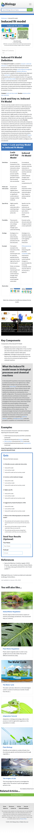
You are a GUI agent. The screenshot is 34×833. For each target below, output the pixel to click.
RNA (21, 441)
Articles (19, 806)
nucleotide (25, 253)
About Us (5, 808)
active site (7, 75)
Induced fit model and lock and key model (15, 472)
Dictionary (4, 18)
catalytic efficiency (21, 71)
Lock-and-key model (11, 93)
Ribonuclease (8, 441)
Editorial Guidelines (24, 808)
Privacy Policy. (23, 818)
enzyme (23, 63)
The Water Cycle (8, 685)
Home (4, 806)
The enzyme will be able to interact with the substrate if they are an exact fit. (15, 527)
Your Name (6, 542)
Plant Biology (7, 747)
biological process (18, 418)
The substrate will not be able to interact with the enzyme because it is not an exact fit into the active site (17, 522)
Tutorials (26, 806)
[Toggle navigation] (30, 4)
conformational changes (23, 69)
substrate (28, 63)
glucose (21, 439)
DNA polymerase (26, 246)
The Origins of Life (9, 778)
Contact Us (13, 808)
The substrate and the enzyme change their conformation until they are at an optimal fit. (15, 531)
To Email (5, 550)
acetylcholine (27, 443)
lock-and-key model (10, 79)
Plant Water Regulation (11, 649)
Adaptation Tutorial (10, 716)
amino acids (12, 386)
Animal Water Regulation (11, 612)
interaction (4, 65)
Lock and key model (9, 470)
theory (29, 135)
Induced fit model (9, 467)
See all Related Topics (17, 795)
